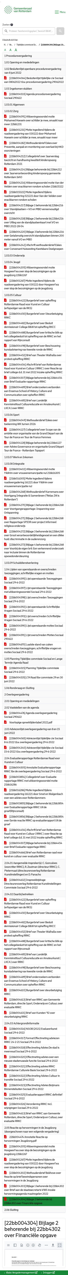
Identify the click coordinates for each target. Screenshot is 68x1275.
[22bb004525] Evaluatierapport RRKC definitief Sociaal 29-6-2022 (33, 1096)
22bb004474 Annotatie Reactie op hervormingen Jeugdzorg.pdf (26, 1139)
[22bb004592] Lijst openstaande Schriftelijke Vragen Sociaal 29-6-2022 (32, 609)
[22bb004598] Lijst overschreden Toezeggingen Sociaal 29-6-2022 (33, 599)
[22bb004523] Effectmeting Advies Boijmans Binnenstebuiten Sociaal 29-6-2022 (31, 1087)
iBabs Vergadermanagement (20, 1272)
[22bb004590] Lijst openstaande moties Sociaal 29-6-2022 (33, 627)
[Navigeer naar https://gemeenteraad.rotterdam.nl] (18, 12)
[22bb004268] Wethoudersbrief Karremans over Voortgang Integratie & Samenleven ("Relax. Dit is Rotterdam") (34, 495)
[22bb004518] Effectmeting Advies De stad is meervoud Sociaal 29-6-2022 (31, 1049)
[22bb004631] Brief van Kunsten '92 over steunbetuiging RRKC (29, 1015)
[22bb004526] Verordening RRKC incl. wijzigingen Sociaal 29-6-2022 (28, 1106)
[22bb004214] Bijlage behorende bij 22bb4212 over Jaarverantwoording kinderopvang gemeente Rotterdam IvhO (33, 173)
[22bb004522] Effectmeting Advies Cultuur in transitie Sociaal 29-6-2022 (32, 1077)
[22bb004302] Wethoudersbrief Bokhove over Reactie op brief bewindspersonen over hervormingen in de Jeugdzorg (32, 1177)
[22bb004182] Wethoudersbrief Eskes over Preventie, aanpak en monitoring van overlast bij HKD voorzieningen (33, 147)
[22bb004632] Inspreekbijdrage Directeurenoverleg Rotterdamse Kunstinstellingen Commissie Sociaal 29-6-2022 (32, 884)
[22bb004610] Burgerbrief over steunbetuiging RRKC (33, 992)
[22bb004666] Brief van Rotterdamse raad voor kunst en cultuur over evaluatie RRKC (33, 854)
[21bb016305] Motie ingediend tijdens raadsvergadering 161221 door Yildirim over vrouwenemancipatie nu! (28, 482)
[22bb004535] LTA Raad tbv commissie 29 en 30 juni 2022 (33, 679)
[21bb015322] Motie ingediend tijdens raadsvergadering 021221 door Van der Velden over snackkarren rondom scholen (33, 196)
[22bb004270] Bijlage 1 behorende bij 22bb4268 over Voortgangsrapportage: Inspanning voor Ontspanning (34, 509)
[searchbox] (28, 31)
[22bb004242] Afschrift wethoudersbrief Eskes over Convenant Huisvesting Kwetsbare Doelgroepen (33, 247)
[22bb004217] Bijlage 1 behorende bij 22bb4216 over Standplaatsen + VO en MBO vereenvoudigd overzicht (33, 209)
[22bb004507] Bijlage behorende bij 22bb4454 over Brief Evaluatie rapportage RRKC (33, 379)
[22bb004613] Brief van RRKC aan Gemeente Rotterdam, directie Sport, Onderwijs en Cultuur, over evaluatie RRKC (33, 1003)
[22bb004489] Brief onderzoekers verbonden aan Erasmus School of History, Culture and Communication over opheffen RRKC (32, 391)
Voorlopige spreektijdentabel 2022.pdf (30, 722)
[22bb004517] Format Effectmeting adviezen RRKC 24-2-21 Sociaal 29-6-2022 (31, 1040)
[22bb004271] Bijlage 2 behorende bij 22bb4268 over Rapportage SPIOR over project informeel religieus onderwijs (33, 522)
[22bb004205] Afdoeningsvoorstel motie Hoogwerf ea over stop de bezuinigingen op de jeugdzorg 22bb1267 (30, 271)
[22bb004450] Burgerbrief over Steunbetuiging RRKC (33, 315)
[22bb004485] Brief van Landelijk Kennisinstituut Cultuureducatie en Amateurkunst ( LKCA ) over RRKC (32, 404)
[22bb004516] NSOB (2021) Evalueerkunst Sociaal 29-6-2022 (30, 1030)
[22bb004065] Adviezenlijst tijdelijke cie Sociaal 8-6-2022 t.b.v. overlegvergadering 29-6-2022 (33, 740)
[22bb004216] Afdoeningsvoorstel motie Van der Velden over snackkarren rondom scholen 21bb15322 (34, 184)
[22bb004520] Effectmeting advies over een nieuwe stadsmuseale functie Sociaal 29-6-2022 (31, 1059)
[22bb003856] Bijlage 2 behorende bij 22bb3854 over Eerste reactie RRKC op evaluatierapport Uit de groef (34, 820)
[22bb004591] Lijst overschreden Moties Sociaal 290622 (33, 637)
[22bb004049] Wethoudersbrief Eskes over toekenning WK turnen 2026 (31, 422)
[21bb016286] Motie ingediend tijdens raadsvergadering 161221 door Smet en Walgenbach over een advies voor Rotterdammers (33, 794)
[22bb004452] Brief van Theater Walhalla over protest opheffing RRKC (33, 357)
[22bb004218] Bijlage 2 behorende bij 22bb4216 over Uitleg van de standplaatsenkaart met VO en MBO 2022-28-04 (33, 222)
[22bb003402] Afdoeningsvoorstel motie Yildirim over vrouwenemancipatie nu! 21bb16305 (32, 471)
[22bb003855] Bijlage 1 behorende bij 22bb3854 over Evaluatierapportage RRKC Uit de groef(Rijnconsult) (33, 807)
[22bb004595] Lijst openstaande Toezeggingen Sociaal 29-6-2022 (33, 580)
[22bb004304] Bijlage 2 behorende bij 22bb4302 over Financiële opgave (28, 1201)
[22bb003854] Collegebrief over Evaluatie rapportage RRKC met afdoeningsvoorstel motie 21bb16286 (31, 781)
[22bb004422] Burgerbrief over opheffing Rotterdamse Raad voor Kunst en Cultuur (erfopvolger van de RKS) (30, 304)
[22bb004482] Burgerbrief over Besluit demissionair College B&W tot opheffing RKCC (30, 325)
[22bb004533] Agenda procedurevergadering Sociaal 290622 (32, 96)
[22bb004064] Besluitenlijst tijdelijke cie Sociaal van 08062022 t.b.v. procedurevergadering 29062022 (34, 80)
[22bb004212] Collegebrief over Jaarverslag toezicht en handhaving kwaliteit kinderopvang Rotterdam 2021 (31, 160)
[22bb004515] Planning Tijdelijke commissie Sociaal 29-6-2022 (31, 670)
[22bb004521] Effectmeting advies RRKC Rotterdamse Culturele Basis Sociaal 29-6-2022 (30, 1068)
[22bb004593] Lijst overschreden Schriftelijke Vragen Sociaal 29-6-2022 (32, 618)
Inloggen (48, 1272)
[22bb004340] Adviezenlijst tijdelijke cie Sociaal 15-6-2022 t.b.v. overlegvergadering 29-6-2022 (33, 749)
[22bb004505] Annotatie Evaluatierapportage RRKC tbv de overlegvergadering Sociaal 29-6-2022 (33, 769)
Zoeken (6, 24)
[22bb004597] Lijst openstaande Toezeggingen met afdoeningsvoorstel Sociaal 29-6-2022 (33, 590)
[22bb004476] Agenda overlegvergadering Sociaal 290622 (30, 715)
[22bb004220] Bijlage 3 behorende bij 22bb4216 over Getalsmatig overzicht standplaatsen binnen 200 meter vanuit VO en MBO (34, 235)
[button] (60, 31)
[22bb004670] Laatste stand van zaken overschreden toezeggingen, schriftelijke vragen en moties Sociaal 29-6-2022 (32, 648)
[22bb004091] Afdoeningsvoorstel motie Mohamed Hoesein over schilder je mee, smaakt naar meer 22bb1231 (33, 120)
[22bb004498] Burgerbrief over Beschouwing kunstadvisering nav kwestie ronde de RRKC (32, 347)
